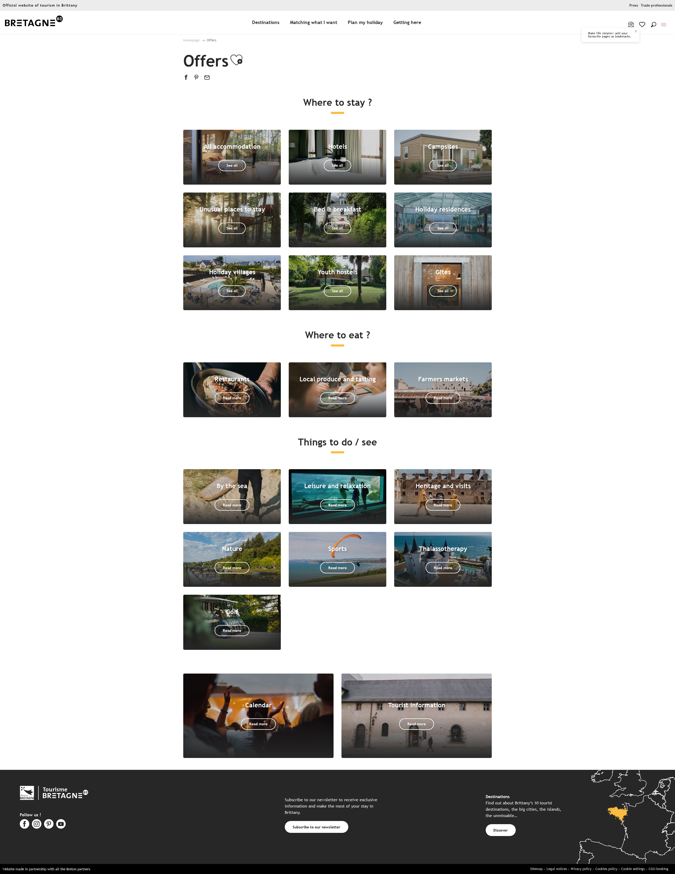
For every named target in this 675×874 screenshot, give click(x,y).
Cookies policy (606, 869)
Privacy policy (581, 869)
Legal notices (557, 869)
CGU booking (658, 869)
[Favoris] (642, 24)
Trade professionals (656, 5)
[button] (653, 24)
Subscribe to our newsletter (316, 827)
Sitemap (536, 869)
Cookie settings (633, 869)
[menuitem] (34, 22)
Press (633, 5)
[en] (664, 24)
